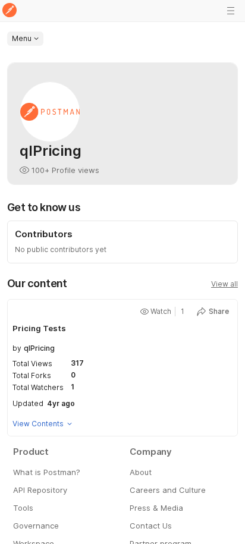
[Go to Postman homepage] (9, 11)
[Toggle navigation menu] (231, 11)
